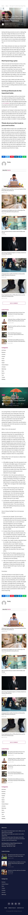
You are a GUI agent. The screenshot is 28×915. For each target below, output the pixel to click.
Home (5, 907)
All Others (4, 350)
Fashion (3, 356)
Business (3, 352)
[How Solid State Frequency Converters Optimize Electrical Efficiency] (4, 334)
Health (3, 362)
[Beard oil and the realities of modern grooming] (4, 327)
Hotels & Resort (5, 364)
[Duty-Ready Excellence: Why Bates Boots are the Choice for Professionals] (14, 286)
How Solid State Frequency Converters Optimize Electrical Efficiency (15, 334)
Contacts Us (20, 907)
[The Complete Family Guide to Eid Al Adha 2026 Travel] (14, 223)
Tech (3, 375)
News (3, 13)
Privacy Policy (12, 907)
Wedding (3, 379)
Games (3, 360)
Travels (3, 377)
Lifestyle (3, 366)
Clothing (3, 354)
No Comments (9, 25)
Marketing (4, 368)
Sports (3, 373)
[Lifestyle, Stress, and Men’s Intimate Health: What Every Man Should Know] (14, 180)
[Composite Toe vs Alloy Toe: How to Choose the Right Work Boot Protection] (14, 265)
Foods (3, 358)
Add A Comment (14, 303)
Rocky (7, 24)
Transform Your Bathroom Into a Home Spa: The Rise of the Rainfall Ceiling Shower (16, 341)
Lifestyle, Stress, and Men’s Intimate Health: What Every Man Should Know (17, 321)
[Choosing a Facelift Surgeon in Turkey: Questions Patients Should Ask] (14, 244)
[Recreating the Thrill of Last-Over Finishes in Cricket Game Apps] (4, 314)
